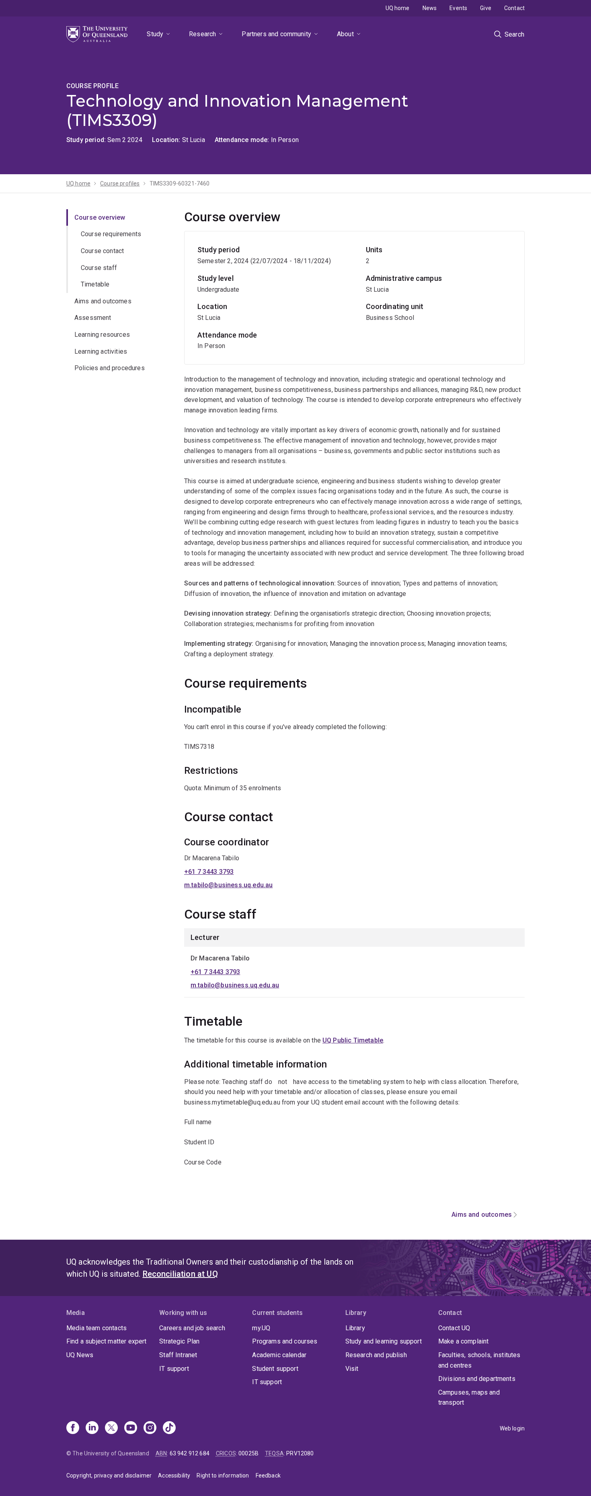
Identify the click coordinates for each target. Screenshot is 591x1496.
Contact (514, 8)
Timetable (95, 284)
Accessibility (174, 1475)
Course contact (102, 251)
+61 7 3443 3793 (209, 872)
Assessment (92, 318)
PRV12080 (300, 1453)
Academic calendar (279, 1355)
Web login (512, 1428)
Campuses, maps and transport (469, 1398)
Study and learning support (383, 1341)
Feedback (268, 1475)
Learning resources (102, 334)
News (430, 8)
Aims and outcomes (102, 301)
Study (155, 34)
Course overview (99, 217)
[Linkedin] (92, 1428)
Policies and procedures (109, 368)
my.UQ (261, 1328)
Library (355, 1328)
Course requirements (111, 234)
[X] (111, 1428)
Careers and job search (192, 1328)
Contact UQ (454, 1328)
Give (485, 8)
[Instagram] (150, 1428)
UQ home (398, 8)
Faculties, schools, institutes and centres (479, 1360)
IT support (174, 1368)
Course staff (99, 268)
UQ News (79, 1355)
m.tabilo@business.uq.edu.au (228, 885)
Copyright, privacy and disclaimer (109, 1475)
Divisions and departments (476, 1379)
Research (202, 34)
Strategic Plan (179, 1341)
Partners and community (276, 34)
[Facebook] (72, 1428)
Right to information (223, 1475)
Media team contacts (96, 1328)
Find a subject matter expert (106, 1341)
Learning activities (100, 351)
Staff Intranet (178, 1355)
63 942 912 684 (189, 1453)
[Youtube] (130, 1428)
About (345, 34)
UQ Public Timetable (352, 1040)
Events (458, 8)
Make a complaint (463, 1341)
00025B (248, 1453)
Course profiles (120, 183)
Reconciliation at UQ (180, 1274)
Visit (352, 1368)
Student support (275, 1368)
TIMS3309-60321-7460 (180, 183)
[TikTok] (169, 1428)
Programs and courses (284, 1341)
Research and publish (376, 1355)
